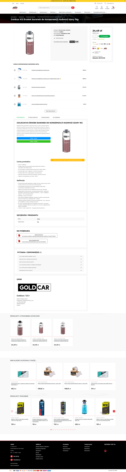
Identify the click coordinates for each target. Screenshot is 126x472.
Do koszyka (105, 36)
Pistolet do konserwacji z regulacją (40, 70)
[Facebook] (105, 451)
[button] (97, 8)
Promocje (65, 446)
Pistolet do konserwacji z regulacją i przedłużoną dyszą (45, 78)
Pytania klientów (33, 117)
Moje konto (87, 450)
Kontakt (22, 3)
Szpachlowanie (43, 12)
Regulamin (38, 450)
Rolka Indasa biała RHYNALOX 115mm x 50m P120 (49, 383)
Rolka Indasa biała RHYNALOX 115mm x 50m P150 (75, 383)
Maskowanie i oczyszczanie (65, 12)
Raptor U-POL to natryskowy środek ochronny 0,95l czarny (19, 420)
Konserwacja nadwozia (30, 16)
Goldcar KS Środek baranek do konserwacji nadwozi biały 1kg (61, 340)
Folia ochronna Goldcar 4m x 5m (39, 104)
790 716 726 (99, 3)
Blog (17, 3)
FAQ (13, 3)
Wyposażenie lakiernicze (99, 12)
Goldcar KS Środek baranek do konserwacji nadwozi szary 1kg (40, 340)
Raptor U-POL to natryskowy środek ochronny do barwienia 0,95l (104, 420)
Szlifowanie (53, 12)
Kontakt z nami (39, 456)
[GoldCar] (34, 287)
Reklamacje (38, 454)
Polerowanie (87, 12)
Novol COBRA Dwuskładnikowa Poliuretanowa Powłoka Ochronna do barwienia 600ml (63, 420)
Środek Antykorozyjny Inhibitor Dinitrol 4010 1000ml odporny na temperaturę (40, 420)
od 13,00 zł (96, 52)
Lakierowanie (22, 12)
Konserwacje (78, 12)
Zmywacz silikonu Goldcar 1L (38, 87)
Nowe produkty (66, 448)
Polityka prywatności (41, 448)
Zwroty (37, 452)
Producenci (65, 450)
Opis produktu (21, 117)
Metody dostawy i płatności (42, 446)
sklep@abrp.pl (110, 3)
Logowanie (87, 446)
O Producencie (45, 117)
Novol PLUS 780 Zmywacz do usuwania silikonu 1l (43, 95)
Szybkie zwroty (39, 458)
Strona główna (14, 16)
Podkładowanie (32, 12)
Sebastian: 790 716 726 (99, 58)
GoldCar (61, 31)
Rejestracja (87, 448)
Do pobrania (56, 117)
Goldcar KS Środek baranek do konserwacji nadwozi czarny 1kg (18, 340)
